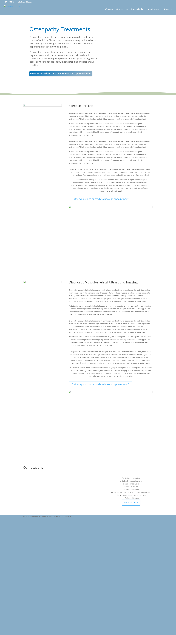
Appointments (154, 9)
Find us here (131, 502)
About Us (168, 9)
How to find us (137, 9)
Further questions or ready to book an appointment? (60, 73)
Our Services (122, 9)
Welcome (109, 9)
